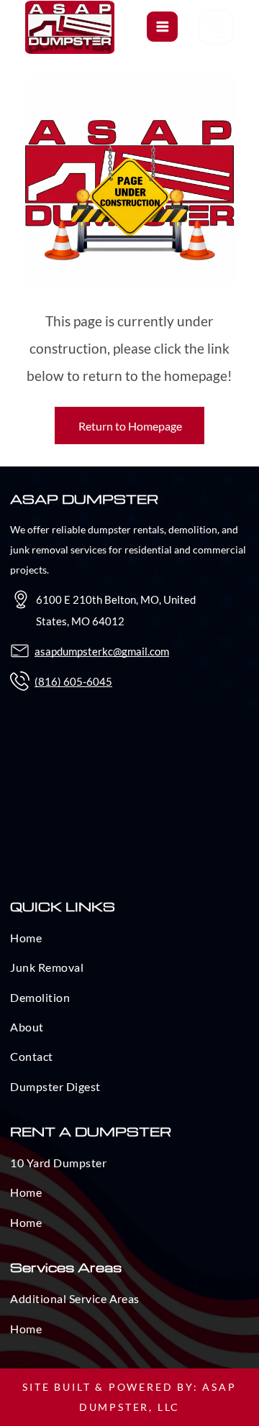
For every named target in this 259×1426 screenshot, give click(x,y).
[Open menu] (163, 26)
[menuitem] (129, 942)
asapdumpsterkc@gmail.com (102, 651)
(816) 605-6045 (73, 681)
